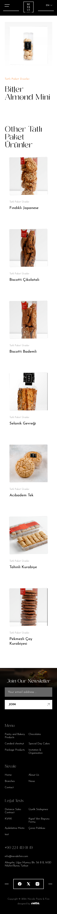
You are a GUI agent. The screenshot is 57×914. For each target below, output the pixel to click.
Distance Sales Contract (13, 811)
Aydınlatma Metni (14, 828)
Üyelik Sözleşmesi (38, 809)
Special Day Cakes (39, 743)
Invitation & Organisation (35, 751)
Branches (10, 781)
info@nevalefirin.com (16, 856)
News (31, 781)
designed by (23, 904)
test (7, 834)
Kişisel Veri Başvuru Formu (38, 820)
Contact (9, 787)
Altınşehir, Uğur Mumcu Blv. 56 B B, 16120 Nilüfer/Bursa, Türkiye (28, 864)
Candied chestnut (14, 743)
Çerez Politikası (36, 828)
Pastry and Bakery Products (15, 736)
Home (8, 775)
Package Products (15, 750)
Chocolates (34, 734)
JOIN (12, 704)
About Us (33, 775)
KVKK (8, 818)
